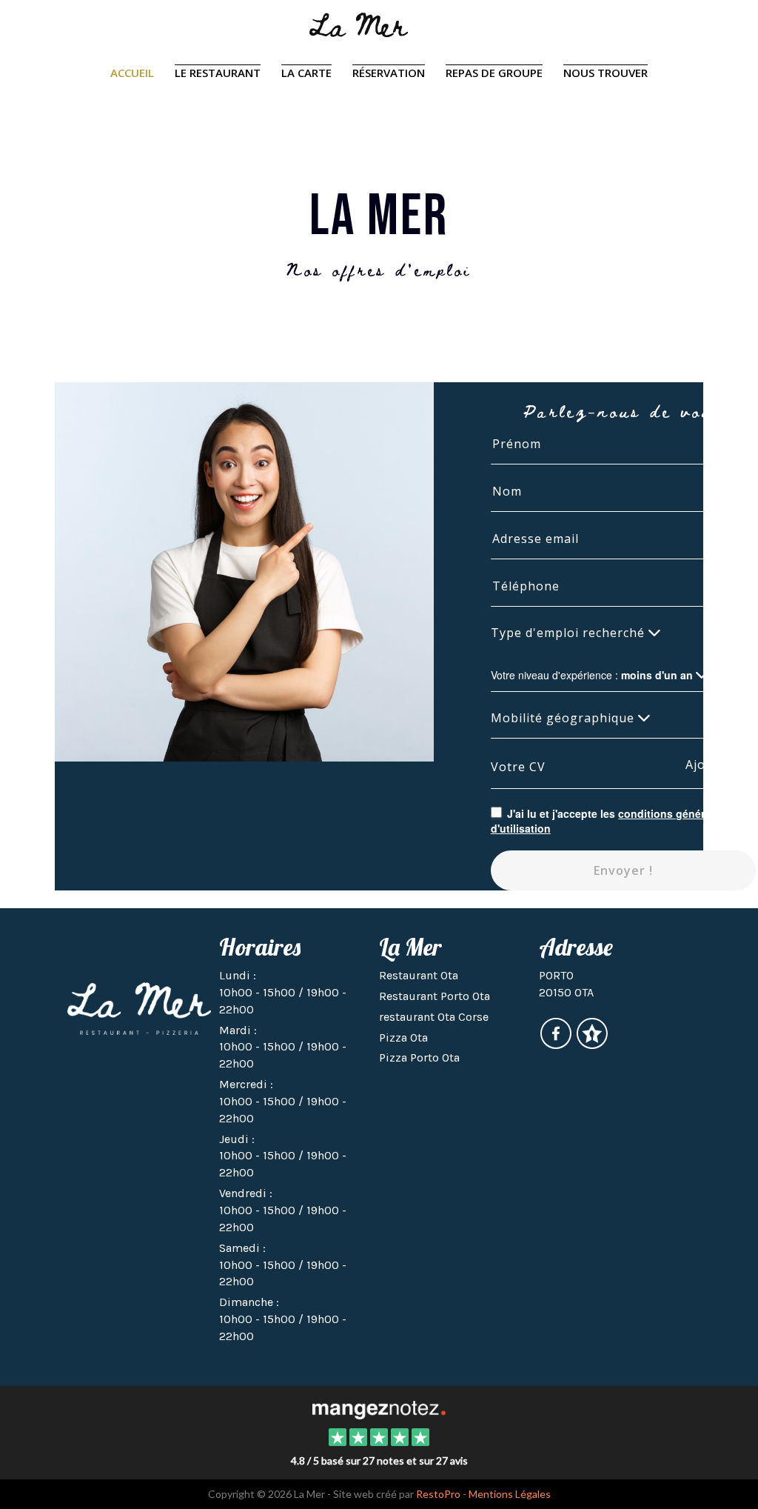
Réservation (388, 72)
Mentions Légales (510, 1494)
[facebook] (557, 1043)
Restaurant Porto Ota (434, 996)
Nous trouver (605, 72)
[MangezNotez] (591, 1043)
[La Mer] (378, 1408)
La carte (306, 72)
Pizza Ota (403, 1037)
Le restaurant (218, 72)
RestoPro (438, 1494)
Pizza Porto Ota (419, 1057)
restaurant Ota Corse (434, 1017)
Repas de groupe (494, 72)
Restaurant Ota (418, 975)
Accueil (132, 72)
